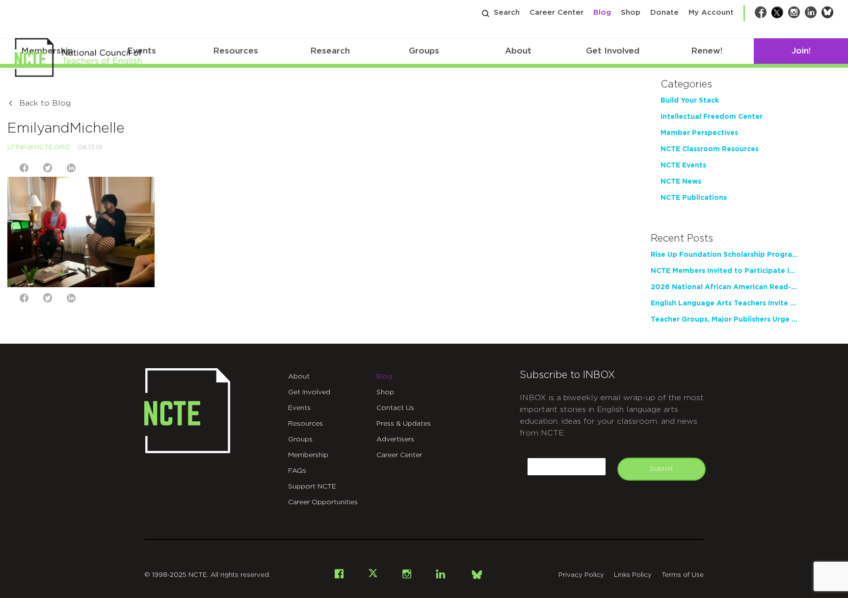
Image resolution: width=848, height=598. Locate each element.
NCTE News (681, 181)
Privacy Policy (581, 575)
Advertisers (395, 439)
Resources (235, 51)
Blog (602, 12)
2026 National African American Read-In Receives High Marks (724, 287)
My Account (711, 12)
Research (330, 51)
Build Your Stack (690, 100)
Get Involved (612, 51)
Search (507, 12)
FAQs (297, 470)
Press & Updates (403, 423)
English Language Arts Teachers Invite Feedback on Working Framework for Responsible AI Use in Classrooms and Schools (724, 303)
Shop (630, 12)
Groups (424, 51)
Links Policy (633, 575)
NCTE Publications (694, 197)
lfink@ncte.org (38, 147)
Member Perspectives (699, 133)
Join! (801, 51)
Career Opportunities (323, 502)
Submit (661, 468)
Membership (308, 455)
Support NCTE (312, 486)
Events (299, 408)
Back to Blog (45, 103)
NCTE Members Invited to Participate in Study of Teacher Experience (724, 271)
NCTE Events (683, 165)
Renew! (706, 51)
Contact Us (395, 408)
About (518, 51)
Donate (664, 12)
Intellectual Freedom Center (712, 116)
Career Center (556, 12)
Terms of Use (683, 575)
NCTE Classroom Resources (710, 149)
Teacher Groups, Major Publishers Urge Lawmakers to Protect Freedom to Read (724, 319)
